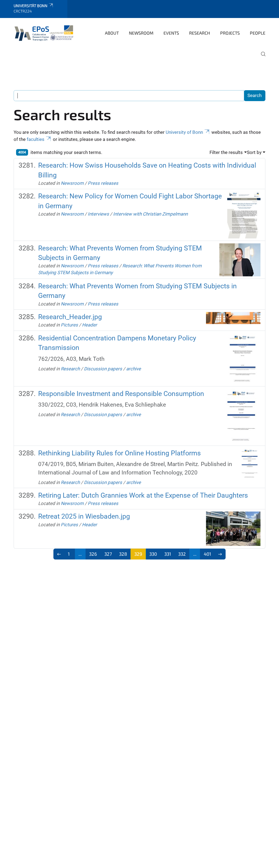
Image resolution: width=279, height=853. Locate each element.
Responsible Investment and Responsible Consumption (121, 394)
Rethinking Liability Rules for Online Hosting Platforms (119, 453)
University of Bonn (184, 132)
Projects (230, 32)
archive (133, 368)
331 (167, 553)
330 (153, 553)
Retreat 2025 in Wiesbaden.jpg (84, 516)
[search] (261, 57)
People (257, 32)
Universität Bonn (30, 5)
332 (182, 553)
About (112, 32)
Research (199, 32)
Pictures (69, 325)
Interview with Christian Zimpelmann (150, 214)
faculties (35, 139)
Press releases (103, 183)
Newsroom (141, 32)
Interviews (98, 214)
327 (108, 553)
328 (123, 553)
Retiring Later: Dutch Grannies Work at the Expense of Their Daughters (143, 495)
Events (171, 32)
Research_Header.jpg (70, 317)
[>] (220, 554)
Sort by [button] (254, 152)
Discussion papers (103, 368)
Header (89, 325)
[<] (59, 554)
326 (93, 553)
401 (207, 553)
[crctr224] (45, 32)
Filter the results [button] (226, 152)
